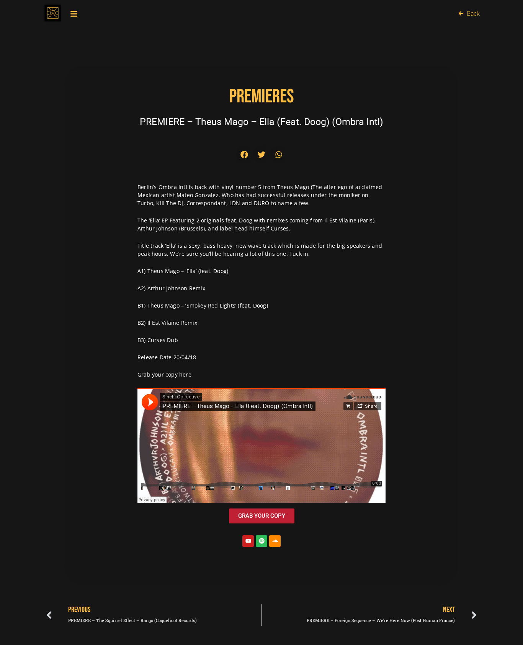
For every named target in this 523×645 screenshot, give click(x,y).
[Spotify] (261, 541)
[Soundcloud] (275, 541)
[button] (244, 154)
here (185, 374)
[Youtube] (248, 541)
